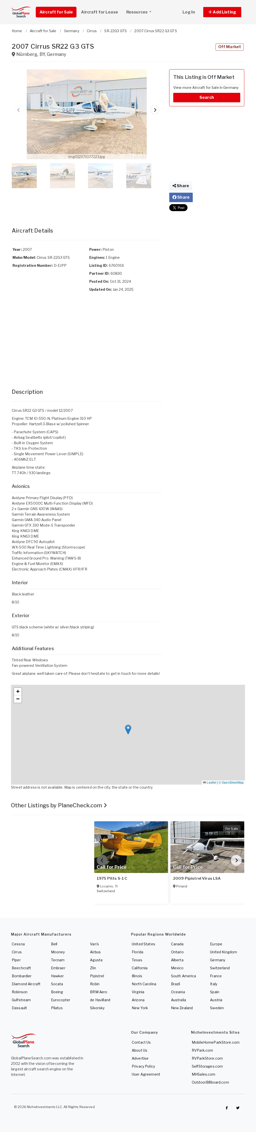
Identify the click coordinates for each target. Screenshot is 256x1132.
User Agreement (146, 1074)
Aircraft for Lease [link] (99, 12)
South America (183, 976)
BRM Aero (98, 992)
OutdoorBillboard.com (210, 1082)
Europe (216, 944)
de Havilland (100, 1000)
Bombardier (22, 976)
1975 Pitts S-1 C (112, 878)
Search (207, 97)
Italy (213, 984)
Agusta (96, 960)
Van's (94, 944)
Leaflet (211, 782)
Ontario (177, 952)
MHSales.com (204, 1074)
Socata (57, 984)
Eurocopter (60, 1000)
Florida (137, 952)
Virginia (138, 992)
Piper (16, 960)
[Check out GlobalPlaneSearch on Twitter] (238, 1108)
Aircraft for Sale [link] (56, 12)
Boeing (57, 992)
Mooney (58, 952)
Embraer (58, 968)
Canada (177, 944)
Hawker (57, 976)
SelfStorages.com (207, 1066)
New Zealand (182, 1008)
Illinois (137, 976)
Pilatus (57, 1008)
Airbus (95, 952)
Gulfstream (21, 1000)
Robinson (20, 992)
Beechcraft (21, 968)
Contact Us (141, 1042)
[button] (222, 12)
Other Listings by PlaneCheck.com (57, 805)
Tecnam (58, 960)
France (216, 976)
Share (182, 185)
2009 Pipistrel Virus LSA (196, 878)
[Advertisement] (87, 202)
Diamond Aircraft (26, 984)
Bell (54, 944)
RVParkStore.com (207, 1058)
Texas (137, 960)
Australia (178, 1000)
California (140, 968)
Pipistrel (97, 976)
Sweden (217, 1008)
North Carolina (144, 984)
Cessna (18, 944)
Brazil (175, 984)
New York (140, 1008)
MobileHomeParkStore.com (216, 1042)
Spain (214, 992)
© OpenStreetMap (231, 782)
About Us (139, 1050)
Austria (216, 1000)
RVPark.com (202, 1050)
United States (143, 944)
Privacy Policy (143, 1066)
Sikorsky (97, 1008)
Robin (95, 984)
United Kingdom (223, 952)
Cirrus (17, 952)
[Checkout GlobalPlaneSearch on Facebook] (227, 1108)
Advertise (140, 1058)
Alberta (177, 960)
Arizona (138, 1000)
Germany (217, 960)
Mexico (177, 968)
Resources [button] (137, 12)
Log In (188, 12)
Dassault (19, 1008)
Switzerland (220, 968)
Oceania (178, 992)
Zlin (93, 968)
